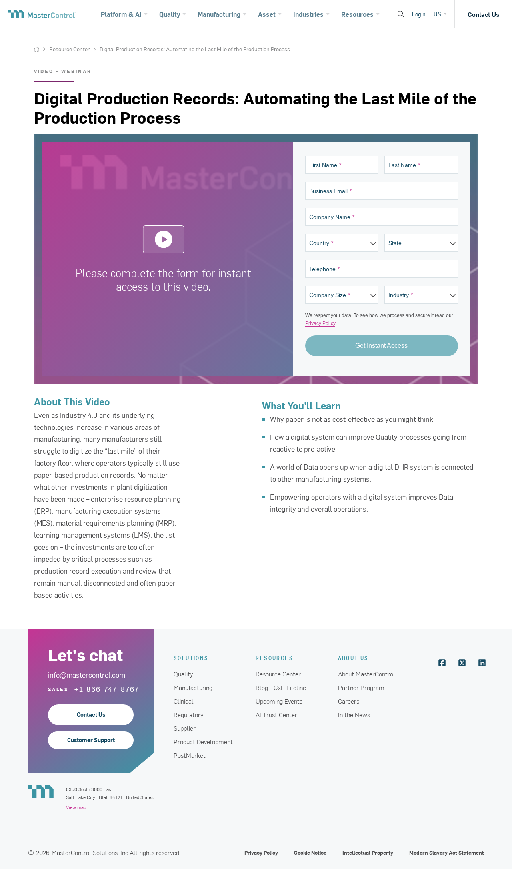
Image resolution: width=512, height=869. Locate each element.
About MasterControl (366, 673)
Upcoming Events (279, 700)
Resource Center (69, 49)
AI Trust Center (276, 714)
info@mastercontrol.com (86, 675)
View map (76, 807)
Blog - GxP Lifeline (281, 687)
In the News (354, 714)
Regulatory (189, 714)
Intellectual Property (367, 852)
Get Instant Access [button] (381, 345)
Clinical (184, 700)
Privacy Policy (320, 323)
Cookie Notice (310, 852)
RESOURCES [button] (274, 658)
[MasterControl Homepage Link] (42, 14)
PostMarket (190, 755)
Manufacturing (193, 687)
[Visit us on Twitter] (462, 663)
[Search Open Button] (401, 14)
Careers (348, 700)
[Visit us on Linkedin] (482, 663)
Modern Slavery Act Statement (446, 852)
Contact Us (483, 14)
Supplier (185, 728)
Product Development (203, 741)
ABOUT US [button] (353, 658)
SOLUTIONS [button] (191, 658)
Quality (183, 673)
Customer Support (91, 740)
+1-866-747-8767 (107, 689)
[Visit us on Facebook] (442, 663)
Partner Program (361, 687)
